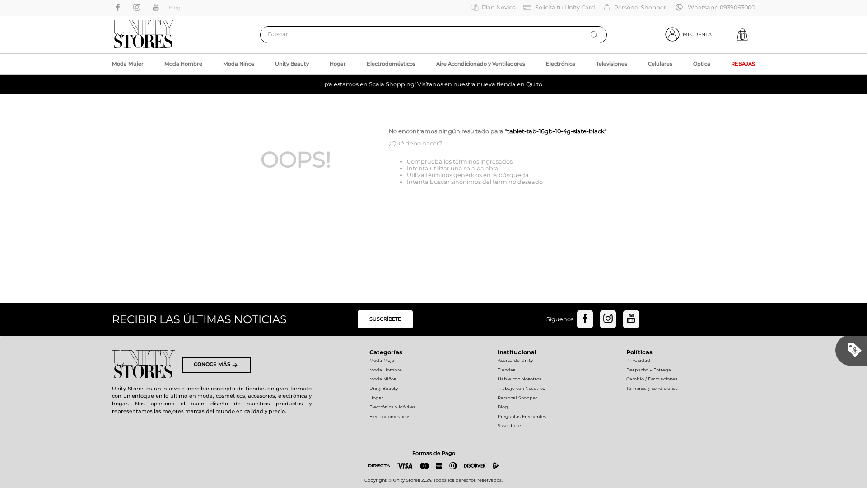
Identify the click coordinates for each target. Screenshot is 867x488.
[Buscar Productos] (594, 35)
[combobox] (433, 34)
